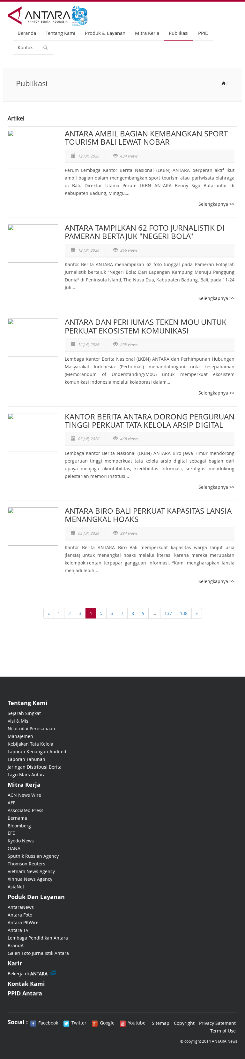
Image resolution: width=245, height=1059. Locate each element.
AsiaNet (16, 887)
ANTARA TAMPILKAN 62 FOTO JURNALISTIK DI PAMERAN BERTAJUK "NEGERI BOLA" (145, 232)
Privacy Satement (217, 1023)
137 (168, 613)
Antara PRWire (23, 922)
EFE (11, 833)
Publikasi (179, 33)
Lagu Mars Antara (27, 774)
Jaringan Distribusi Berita (35, 767)
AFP (11, 803)
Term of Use (223, 1031)
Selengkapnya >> (216, 204)
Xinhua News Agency (30, 879)
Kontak (25, 47)
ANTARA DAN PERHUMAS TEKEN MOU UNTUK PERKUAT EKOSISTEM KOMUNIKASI (145, 326)
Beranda (27, 33)
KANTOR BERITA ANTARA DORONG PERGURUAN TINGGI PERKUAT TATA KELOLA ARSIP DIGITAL (149, 420)
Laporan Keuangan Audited (37, 751)
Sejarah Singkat (24, 713)
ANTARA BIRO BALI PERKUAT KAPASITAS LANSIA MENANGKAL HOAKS (148, 515)
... (154, 613)
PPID (203, 33)
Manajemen (20, 736)
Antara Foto (20, 915)
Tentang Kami (60, 33)
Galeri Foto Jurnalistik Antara (38, 953)
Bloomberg (19, 826)
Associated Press (25, 810)
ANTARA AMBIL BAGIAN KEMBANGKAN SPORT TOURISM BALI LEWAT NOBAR (146, 137)
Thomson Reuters (26, 864)
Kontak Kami (26, 984)
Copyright (184, 1023)
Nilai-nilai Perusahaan (31, 728)
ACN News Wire (24, 795)
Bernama (17, 818)
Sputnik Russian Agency (33, 856)
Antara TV (18, 930)
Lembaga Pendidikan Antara (38, 938)
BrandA (16, 945)
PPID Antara (25, 993)
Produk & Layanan (105, 33)
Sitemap (160, 1023)
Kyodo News (21, 841)
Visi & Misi (19, 721)
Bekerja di (28, 974)
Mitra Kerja (147, 33)
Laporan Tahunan (26, 759)
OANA (14, 848)
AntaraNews (21, 907)
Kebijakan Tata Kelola (30, 744)
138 (184, 613)
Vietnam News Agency (31, 871)
